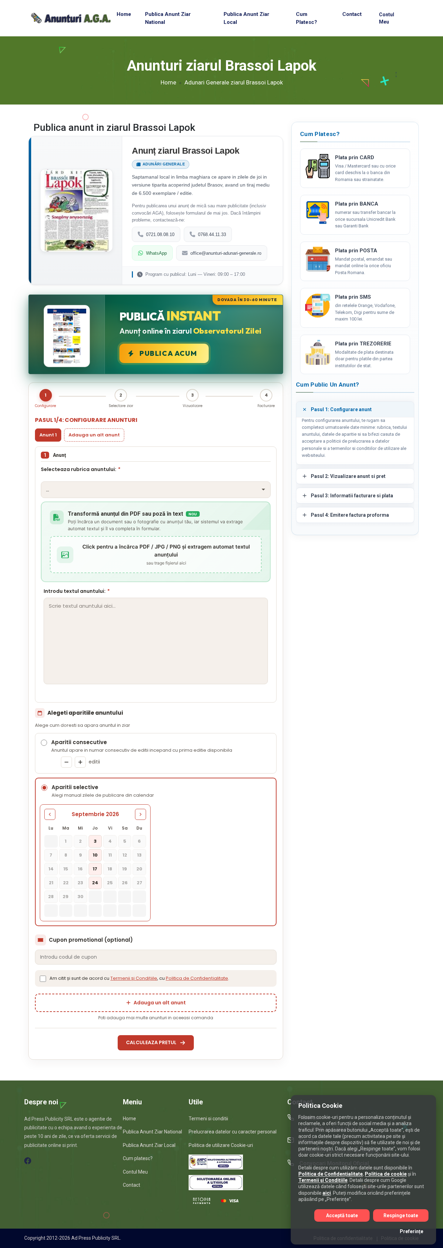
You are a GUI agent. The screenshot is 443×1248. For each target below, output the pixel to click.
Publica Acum (168, 353)
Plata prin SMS (353, 297)
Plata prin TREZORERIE (363, 344)
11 (110, 855)
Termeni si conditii (208, 1118)
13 (139, 855)
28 (51, 896)
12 (125, 855)
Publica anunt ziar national (168, 18)
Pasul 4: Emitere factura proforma (350, 515)
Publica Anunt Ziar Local (149, 1145)
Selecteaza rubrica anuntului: (80, 469)
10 (95, 855)
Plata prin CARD (354, 157)
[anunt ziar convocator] (317, 352)
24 (95, 882)
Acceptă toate (342, 1215)
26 (125, 882)
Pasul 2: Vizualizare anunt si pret (348, 476)
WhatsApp (156, 253)
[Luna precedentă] (49, 814)
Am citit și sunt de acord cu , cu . (139, 978)
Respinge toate (400, 1215)
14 (51, 869)
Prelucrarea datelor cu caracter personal (233, 1131)
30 (80, 896)
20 (139, 869)
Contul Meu (386, 18)
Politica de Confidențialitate (197, 978)
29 (66, 896)
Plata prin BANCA (356, 204)
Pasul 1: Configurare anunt (341, 409)
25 (110, 882)
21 (51, 882)
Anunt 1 (48, 435)
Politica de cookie (386, 1174)
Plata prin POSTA (356, 250)
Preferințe (411, 1231)
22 (66, 882)
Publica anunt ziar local (246, 18)
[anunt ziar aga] (317, 305)
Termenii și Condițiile (133, 978)
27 (139, 882)
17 (95, 869)
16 (80, 869)
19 (124, 869)
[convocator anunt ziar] (317, 212)
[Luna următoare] (140, 814)
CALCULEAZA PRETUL (151, 1042)
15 (65, 869)
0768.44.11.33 (212, 234)
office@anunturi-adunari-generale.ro (225, 253)
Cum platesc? (306, 18)
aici (327, 1193)
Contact (352, 14)
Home (124, 14)
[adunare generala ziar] (317, 166)
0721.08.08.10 (160, 234)
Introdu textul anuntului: (77, 591)
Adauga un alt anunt (94, 435)
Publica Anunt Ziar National (152, 1131)
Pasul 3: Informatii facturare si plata (352, 495)
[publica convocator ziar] (317, 259)
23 (80, 882)
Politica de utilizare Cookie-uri (221, 1145)
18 (110, 869)
